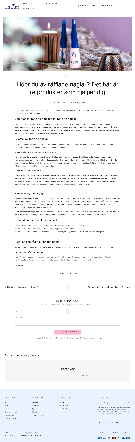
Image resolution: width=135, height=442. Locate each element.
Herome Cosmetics (15, 433)
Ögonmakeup (36, 409)
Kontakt (61, 402)
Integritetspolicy (23, 435)
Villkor (7, 402)
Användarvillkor (93, 338)
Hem (62, 76)
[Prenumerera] (129, 403)
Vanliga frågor (63, 405)
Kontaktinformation (35, 435)
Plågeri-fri (8, 405)
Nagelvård (35, 405)
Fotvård (34, 412)
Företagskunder (10, 415)
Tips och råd (69, 76)
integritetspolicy (80, 338)
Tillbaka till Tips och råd (69, 273)
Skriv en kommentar (67, 332)
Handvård (35, 402)
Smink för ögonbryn (38, 415)
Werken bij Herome (11, 418)
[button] (118, 6)
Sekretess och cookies (12, 412)
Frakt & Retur (63, 409)
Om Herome (8, 409)
